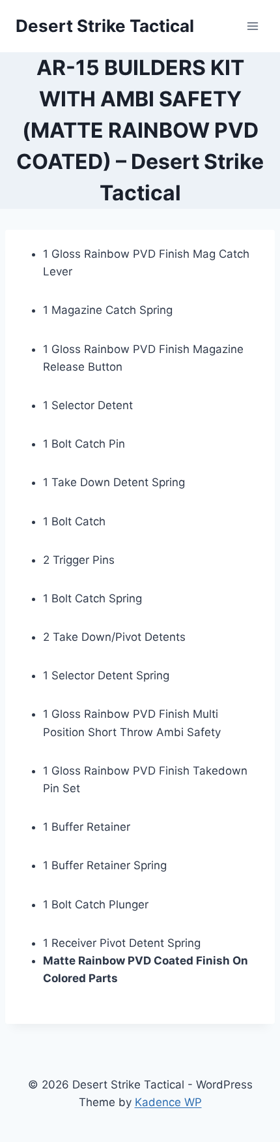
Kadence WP (168, 1102)
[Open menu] (252, 26)
